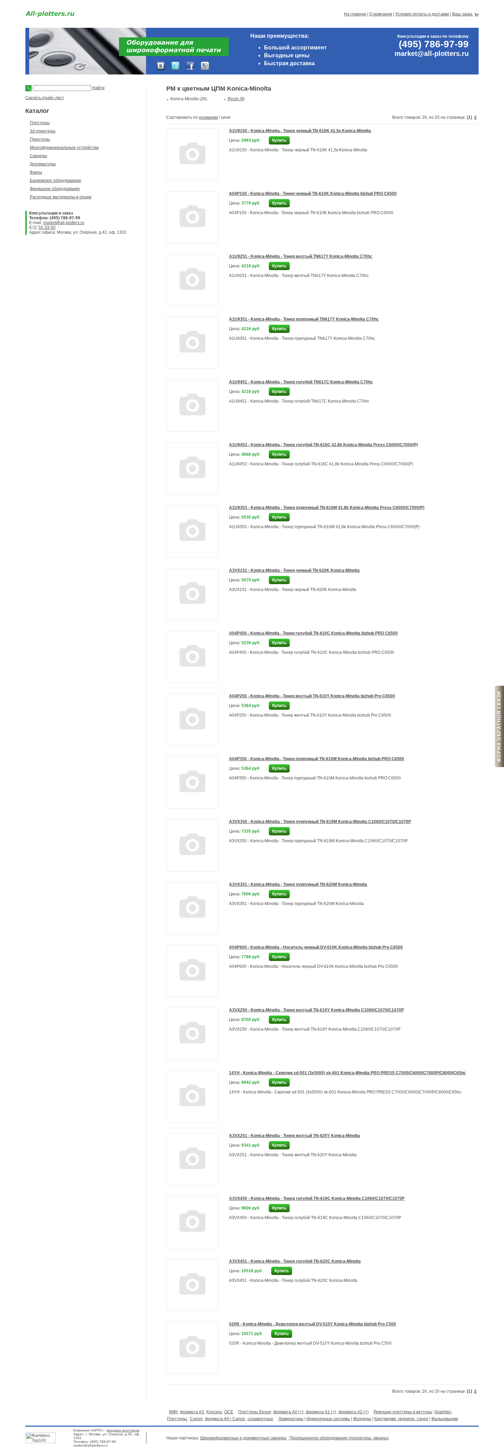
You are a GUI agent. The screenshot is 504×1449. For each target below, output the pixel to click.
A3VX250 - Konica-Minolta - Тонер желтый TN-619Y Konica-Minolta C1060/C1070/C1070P (316, 1010)
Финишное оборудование (55, 188)
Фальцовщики (444, 1418)
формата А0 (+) (288, 1412)
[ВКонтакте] (160, 66)
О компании (380, 14)
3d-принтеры (43, 131)
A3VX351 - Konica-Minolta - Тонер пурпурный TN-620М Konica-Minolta (298, 884)
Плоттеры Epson (254, 1412)
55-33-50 (47, 227)
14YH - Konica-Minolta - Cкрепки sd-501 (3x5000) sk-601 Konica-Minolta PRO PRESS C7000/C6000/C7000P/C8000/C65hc (347, 1072)
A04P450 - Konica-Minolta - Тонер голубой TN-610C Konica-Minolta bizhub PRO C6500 (313, 633)
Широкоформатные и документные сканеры (243, 1438)
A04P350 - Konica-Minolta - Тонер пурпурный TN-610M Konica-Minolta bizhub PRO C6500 (316, 758)
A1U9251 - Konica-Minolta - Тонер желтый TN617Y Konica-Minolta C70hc (300, 256)
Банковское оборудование (55, 180)
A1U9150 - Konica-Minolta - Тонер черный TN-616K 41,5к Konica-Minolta (300, 130)
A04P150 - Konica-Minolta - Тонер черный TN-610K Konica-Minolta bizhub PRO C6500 (313, 193)
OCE (228, 1412)
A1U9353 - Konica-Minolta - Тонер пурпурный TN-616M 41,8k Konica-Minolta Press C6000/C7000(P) (326, 507)
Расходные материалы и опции (61, 197)
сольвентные (260, 1418)
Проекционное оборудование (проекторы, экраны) (339, 1438)
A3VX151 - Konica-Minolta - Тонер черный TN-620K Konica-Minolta (294, 570)
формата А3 (192, 1412)
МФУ (173, 1412)
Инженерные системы (328, 1418)
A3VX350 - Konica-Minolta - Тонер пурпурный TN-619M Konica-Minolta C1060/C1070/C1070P (320, 821)
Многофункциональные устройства (64, 147)
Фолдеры (362, 1418)
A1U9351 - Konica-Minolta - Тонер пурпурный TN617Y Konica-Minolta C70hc (304, 319)
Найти (98, 87)
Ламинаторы (290, 1418)
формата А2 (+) (353, 1412)
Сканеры (38, 155)
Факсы (36, 172)
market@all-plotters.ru (63, 222)
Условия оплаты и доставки (422, 14)
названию (208, 117)
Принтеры (40, 139)
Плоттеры (40, 122)
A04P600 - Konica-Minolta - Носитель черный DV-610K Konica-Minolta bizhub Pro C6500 (316, 947)
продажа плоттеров (123, 1430)
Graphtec (443, 1412)
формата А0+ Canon (225, 1418)
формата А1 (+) (321, 1412)
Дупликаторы (43, 164)
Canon (196, 1418)
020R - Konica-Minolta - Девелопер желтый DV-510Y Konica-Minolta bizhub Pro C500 (312, 1324)
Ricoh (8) (236, 98)
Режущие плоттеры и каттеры (403, 1412)
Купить (279, 140)
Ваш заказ (462, 14)
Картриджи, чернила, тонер (401, 1418)
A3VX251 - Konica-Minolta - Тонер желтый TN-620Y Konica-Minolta (294, 1135)
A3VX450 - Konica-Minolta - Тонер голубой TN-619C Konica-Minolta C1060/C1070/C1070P (317, 1198)
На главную (355, 14)
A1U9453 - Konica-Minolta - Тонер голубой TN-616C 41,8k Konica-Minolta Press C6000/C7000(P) (323, 444)
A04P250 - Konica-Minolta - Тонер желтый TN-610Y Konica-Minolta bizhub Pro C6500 (312, 696)
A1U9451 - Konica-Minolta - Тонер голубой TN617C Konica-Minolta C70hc (301, 382)
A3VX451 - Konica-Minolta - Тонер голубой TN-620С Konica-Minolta (295, 1261)
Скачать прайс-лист (44, 97)
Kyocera (214, 1412)
